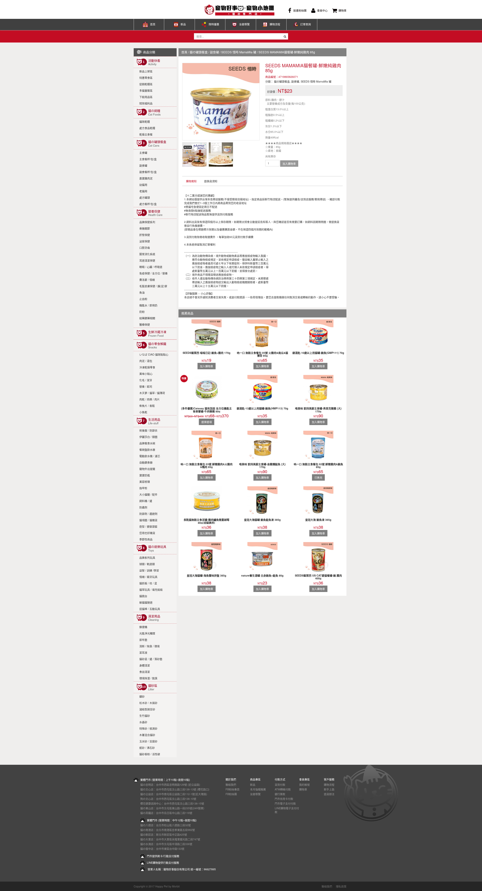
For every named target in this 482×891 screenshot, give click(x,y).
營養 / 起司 (145, 386)
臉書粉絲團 (300, 10)
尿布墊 (143, 640)
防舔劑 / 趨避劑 (148, 513)
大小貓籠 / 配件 (148, 494)
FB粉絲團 (231, 794)
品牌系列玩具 (147, 557)
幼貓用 (143, 185)
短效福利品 (146, 103)
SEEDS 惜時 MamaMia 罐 (238, 52)
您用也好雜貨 (147, 533)
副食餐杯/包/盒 (148, 172)
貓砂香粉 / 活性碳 (149, 754)
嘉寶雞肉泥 (146, 178)
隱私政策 (341, 886)
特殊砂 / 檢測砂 (148, 728)
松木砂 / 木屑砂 (148, 703)
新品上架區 (146, 71)
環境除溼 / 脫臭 (148, 678)
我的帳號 (304, 784)
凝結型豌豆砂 (147, 709)
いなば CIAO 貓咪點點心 (153, 354)
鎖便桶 (143, 627)
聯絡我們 (231, 784)
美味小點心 (146, 374)
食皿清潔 (144, 672)
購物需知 (191, 181)
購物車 (342, 10)
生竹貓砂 (144, 715)
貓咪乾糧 (144, 121)
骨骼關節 (144, 228)
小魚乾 (143, 412)
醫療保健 (144, 324)
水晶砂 (143, 722)
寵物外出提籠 (147, 469)
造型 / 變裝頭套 (148, 526)
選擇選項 (206, 422)
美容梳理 (144, 481)
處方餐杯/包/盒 (148, 204)
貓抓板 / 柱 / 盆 (148, 583)
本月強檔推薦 (258, 789)
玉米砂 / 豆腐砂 (148, 741)
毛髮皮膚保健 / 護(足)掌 (153, 286)
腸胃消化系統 (147, 254)
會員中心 (322, 10)
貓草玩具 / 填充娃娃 (151, 589)
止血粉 (143, 299)
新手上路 (329, 789)
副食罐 (143, 165)
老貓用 (143, 191)
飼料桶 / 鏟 (145, 501)
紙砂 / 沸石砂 (147, 748)
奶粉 (142, 312)
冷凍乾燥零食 (147, 367)
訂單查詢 (305, 24)
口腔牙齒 (144, 247)
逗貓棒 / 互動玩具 (149, 609)
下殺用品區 (146, 97)
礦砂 (142, 696)
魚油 (142, 292)
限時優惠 (214, 24)
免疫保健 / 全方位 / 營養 (153, 273)
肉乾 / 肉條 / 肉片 (149, 399)
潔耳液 (143, 652)
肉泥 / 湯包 (145, 361)
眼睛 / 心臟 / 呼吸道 (150, 267)
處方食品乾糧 (147, 128)
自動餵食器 (146, 462)
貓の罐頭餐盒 (199, 52)
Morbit (176, 886)
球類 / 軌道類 (147, 564)
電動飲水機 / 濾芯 (149, 456)
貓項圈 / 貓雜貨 (148, 520)
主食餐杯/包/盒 (148, 159)
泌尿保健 (144, 241)
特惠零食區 (146, 78)
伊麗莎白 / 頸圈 (148, 437)
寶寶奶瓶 (144, 475)
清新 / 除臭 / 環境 (149, 646)
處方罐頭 (144, 197)
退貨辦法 (329, 794)
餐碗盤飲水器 (147, 449)
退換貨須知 (210, 181)
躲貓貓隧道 (146, 602)
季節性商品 (146, 539)
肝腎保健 (144, 235)
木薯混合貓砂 (147, 735)
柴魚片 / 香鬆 (147, 406)
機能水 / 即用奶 (148, 305)
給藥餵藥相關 (147, 318)
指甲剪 (143, 488)
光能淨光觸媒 (147, 633)
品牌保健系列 (147, 222)
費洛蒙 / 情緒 (147, 279)
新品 (183, 24)
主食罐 (143, 152)
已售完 (318, 477)
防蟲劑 (143, 507)
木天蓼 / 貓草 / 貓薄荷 (152, 393)
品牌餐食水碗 (147, 443)
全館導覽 (244, 24)
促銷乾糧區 (146, 84)
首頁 (152, 24)
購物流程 (275, 24)
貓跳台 (143, 596)
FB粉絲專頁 (232, 789)
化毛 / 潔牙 (145, 380)
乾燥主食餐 (146, 134)
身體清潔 (144, 665)
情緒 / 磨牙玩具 (148, 577)
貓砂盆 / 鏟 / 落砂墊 (150, 659)
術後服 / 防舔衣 (148, 430)
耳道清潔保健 (147, 260)
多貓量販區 (146, 90)
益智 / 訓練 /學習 (149, 570)
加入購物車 (289, 163)
